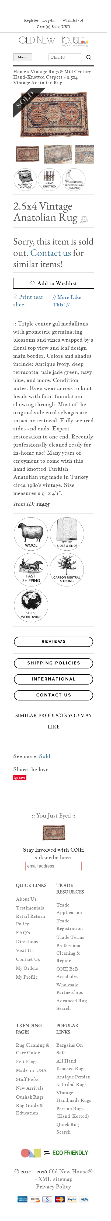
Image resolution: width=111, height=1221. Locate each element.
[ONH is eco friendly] (53, 1158)
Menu (23, 57)
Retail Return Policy (30, 920)
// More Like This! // (67, 301)
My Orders (27, 968)
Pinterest (53, 7)
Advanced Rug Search (71, 1004)
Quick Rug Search (67, 1128)
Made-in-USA (31, 1070)
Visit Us (24, 950)
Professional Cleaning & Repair (69, 953)
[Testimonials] (53, 647)
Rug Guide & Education (29, 1109)
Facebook (42, 7)
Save (22, 778)
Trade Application (69, 908)
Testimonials (30, 908)
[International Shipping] (53, 680)
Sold (44, 756)
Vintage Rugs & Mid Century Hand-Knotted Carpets (52, 74)
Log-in (48, 20)
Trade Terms (70, 937)
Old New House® (70, 1171)
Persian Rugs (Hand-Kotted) (72, 1112)
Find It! (58, 57)
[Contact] (53, 696)
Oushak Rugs (30, 1097)
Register (31, 20)
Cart (53, 26)
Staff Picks (27, 1079)
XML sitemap (55, 1179)
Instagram (63, 7)
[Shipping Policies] (53, 664)
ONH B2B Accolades (67, 972)
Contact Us (28, 959)
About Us (26, 899)
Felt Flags (26, 1061)
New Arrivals (29, 1088)
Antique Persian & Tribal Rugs (73, 1080)
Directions (27, 941)
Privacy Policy (53, 1186)
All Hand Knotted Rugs (70, 1064)
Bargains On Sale (69, 1049)
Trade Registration (69, 924)
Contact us (50, 252)
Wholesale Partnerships (69, 988)
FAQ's (23, 933)
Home (19, 72)
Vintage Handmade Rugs (73, 1096)
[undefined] (53, 115)
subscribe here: (53, 857)
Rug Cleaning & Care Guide (32, 1049)
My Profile (27, 977)
